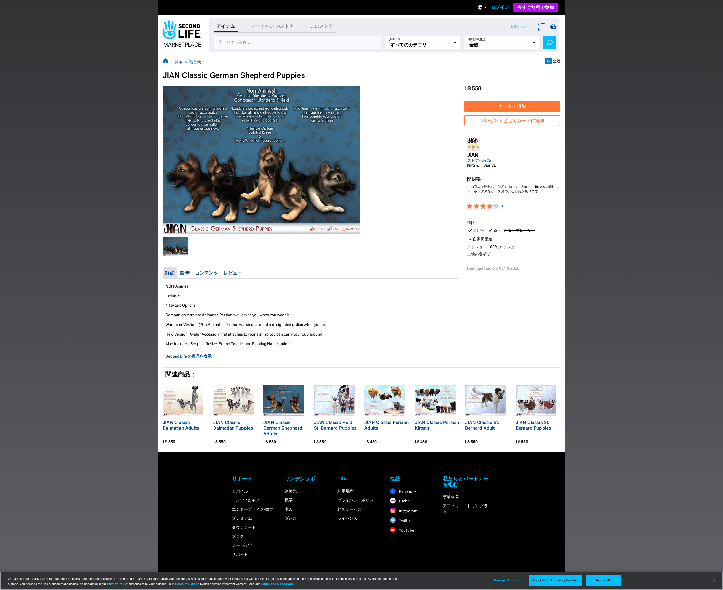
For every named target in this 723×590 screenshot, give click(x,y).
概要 (289, 500)
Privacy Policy (117, 583)
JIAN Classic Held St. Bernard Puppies (335, 425)
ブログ (238, 536)
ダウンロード (244, 527)
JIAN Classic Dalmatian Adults (181, 425)
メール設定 (242, 545)
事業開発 (451, 497)
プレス (291, 518)
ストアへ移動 (479, 160)
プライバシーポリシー (357, 500)
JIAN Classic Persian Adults (386, 425)
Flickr (403, 501)
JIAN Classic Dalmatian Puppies (233, 425)
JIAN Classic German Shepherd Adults (282, 428)
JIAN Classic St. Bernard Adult (482, 425)
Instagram (407, 511)
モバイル (240, 491)
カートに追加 (512, 106)
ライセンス (347, 518)
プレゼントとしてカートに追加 (512, 120)
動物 (179, 62)
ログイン (500, 7)
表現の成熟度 (476, 39)
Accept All (603, 580)
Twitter (404, 520)
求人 (289, 509)
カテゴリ (394, 39)
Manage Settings (506, 580)
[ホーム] (165, 61)
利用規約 (345, 491)
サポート (240, 554)
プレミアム (242, 518)
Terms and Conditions (277, 583)
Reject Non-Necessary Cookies (555, 580)
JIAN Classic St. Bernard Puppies (533, 425)
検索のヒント (519, 26)
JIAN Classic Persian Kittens (437, 425)
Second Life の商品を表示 (188, 356)
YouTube (406, 530)
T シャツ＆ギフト (247, 500)
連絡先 (291, 491)
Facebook (407, 491)
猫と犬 (195, 62)
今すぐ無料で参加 (535, 7)
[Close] (714, 580)
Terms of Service (187, 583)
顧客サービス (349, 509)
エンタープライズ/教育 (252, 509)
